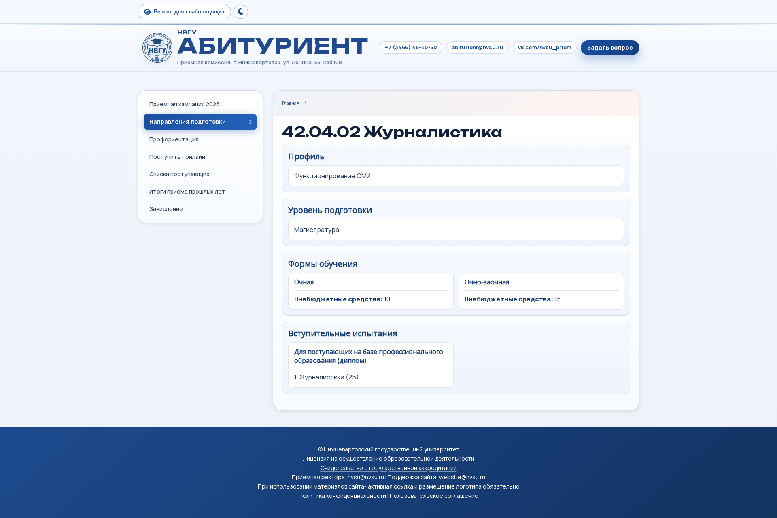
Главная (290, 103)
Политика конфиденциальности (342, 495)
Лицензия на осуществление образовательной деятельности (388, 458)
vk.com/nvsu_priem (544, 47)
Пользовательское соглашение (434, 495)
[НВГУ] (157, 48)
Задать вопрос (610, 47)
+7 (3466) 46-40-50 (411, 47)
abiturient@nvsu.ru (477, 47)
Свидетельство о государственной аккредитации (389, 468)
